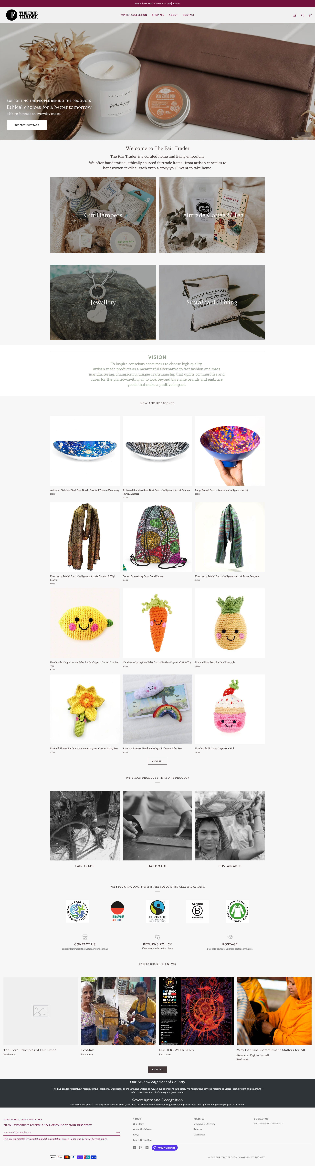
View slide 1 (297, 134)
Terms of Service (91, 1139)
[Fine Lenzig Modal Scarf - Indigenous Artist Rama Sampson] (230, 537)
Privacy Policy (68, 1139)
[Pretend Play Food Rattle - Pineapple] (230, 623)
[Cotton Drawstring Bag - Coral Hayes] (157, 537)
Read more (9, 1054)
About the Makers (142, 1129)
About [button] (137, 1119)
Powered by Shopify (252, 1157)
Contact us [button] (261, 1119)
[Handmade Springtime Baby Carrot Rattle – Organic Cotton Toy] (157, 623)
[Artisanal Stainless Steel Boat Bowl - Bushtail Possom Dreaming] (85, 451)
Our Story (138, 1124)
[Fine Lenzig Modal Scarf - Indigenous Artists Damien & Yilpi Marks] (85, 537)
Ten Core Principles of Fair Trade (29, 1050)
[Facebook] (134, 1147)
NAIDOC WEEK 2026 (176, 1050)
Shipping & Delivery (204, 1124)
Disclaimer (199, 1134)
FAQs (136, 1134)
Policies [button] (199, 1119)
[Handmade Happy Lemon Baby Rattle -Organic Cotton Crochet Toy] (85, 623)
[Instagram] (140, 1147)
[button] (158, 15)
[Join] (115, 1132)
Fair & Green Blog (142, 1140)
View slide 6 (308, 134)
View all (157, 761)
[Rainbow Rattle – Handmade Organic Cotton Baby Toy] (157, 709)
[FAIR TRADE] (85, 825)
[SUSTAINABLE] (230, 825)
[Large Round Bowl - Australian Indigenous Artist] (230, 451)
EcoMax (87, 1050)
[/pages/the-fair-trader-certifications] (77, 911)
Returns (198, 1129)
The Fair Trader (221, 1157)
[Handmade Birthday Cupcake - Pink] (230, 709)
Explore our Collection (30, 125)
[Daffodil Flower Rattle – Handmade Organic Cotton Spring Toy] (85, 709)
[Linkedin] (147, 1147)
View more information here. (157, 948)
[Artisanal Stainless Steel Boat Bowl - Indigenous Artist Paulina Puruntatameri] (157, 451)
